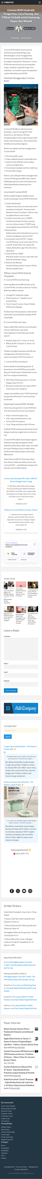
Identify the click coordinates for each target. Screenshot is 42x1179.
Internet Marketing (8, 1132)
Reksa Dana (5, 1129)
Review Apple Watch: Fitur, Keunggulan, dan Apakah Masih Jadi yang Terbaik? (20, 619)
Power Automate (7, 1137)
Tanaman (4, 1153)
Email (6, 672)
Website (6, 681)
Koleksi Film (5, 1118)
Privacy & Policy (21, 1167)
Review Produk (6, 1111)
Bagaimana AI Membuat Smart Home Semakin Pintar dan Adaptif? (9, 617)
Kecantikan (5, 1148)
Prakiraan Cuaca (7, 1116)
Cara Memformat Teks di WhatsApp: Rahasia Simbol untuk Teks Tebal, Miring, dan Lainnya (33, 619)
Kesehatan (4, 1150)
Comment (7, 636)
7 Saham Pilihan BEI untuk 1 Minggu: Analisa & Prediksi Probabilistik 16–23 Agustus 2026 (18, 942)
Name (6, 663)
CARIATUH (8, 2)
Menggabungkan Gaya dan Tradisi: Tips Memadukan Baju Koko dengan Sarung (20, 965)
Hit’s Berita (5, 1121)
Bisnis (3, 1145)
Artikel (3, 1158)
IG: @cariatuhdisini (21, 1169)
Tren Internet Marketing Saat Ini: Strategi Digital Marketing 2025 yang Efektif (20, 988)
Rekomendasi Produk (8, 1108)
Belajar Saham (6, 1127)
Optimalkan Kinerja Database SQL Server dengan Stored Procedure (21, 592)
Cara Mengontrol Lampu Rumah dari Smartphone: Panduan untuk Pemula (33, 593)
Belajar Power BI (7, 1139)
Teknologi (16, 38)
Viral (2, 1155)
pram (11, 28)
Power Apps (5, 1134)
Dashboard (34, 544)
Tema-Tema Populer (8, 1106)
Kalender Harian (7, 1113)
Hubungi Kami (9, 1167)
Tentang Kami (33, 1167)
